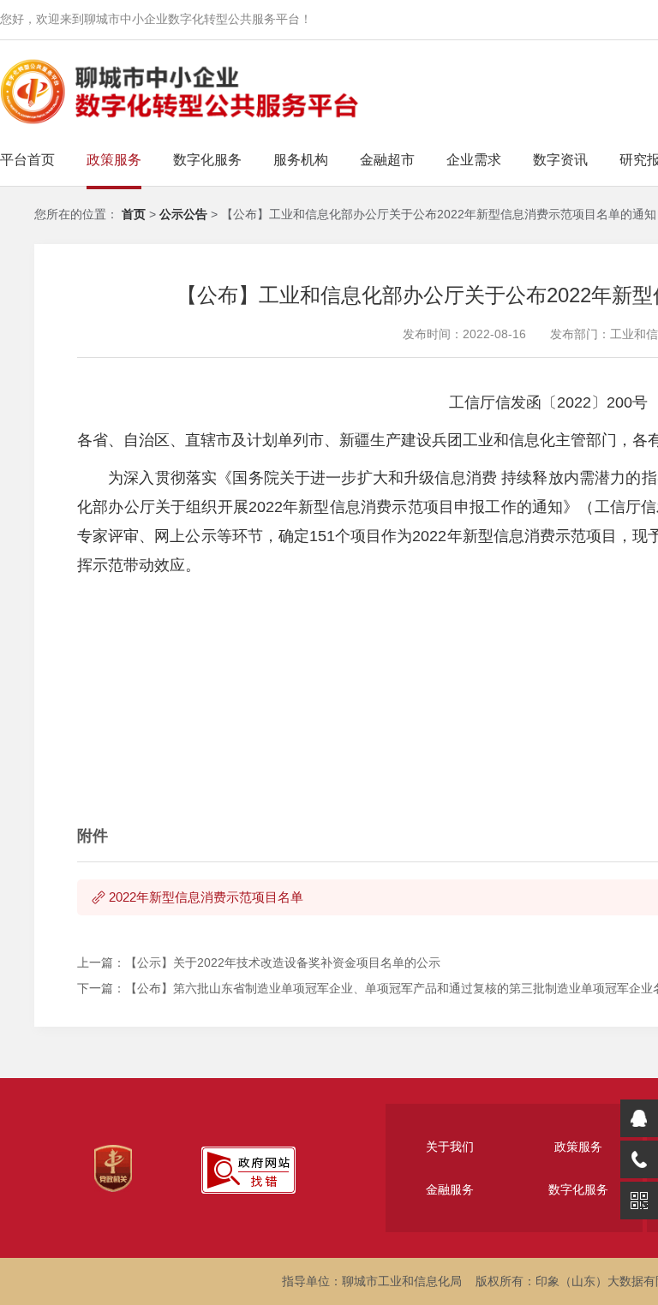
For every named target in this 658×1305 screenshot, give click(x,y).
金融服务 (450, 1189)
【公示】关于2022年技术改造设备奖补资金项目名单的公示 (282, 962)
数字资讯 (560, 159)
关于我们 (450, 1146)
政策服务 (114, 159)
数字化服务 (207, 159)
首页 (134, 214)
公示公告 (185, 214)
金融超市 (387, 159)
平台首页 (27, 159)
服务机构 (300, 159)
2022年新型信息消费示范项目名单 (206, 897)
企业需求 (473, 159)
